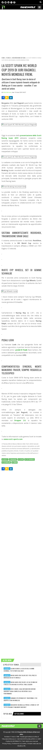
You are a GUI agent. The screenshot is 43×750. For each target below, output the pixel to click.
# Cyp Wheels (29, 459)
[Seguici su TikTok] (3, 2)
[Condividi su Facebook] (3, 97)
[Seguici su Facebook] (14, 2)
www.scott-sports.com (13, 439)
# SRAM (14, 462)
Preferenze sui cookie (19, 743)
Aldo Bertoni (7, 92)
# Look (20, 459)
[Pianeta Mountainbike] (3, 7)
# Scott (5, 459)
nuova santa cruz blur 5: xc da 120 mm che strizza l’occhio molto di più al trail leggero (20, 683)
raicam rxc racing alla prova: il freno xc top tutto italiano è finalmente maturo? (21, 706)
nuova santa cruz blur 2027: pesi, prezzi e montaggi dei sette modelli (20, 676)
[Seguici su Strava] (11, 2)
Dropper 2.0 (19, 420)
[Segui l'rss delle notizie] (7, 97)
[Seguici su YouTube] (8, 2)
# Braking (12, 459)
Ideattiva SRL (21, 746)
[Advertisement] (21, 32)
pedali (21, 350)
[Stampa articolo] (11, 97)
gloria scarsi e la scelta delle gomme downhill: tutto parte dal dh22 (19, 669)
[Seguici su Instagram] (5, 2)
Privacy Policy (6, 743)
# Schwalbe (6, 462)
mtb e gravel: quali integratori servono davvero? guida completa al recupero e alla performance (20, 691)
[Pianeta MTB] (10, 726)
